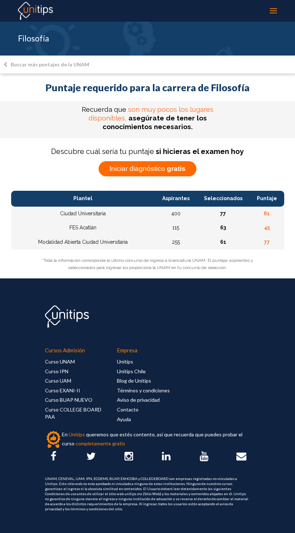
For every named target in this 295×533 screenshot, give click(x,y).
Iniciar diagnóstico (147, 168)
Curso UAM (58, 381)
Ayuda (124, 419)
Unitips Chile (131, 371)
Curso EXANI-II (62, 390)
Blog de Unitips (134, 381)
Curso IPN (56, 371)
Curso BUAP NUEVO (68, 400)
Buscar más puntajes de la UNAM (50, 64)
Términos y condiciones (143, 390)
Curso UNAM (60, 361)
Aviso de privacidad (138, 400)
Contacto (128, 409)
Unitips (125, 361)
